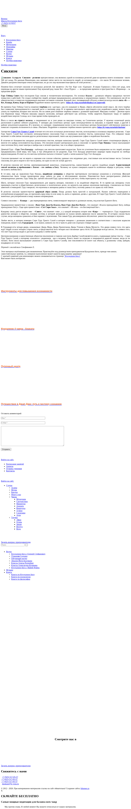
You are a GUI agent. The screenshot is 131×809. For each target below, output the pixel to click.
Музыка (9, 56)
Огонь (19, 522)
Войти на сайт (7, 460)
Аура (18, 515)
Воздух (19, 527)
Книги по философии (20, 579)
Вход (3, 36)
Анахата (20, 506)
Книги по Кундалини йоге (23, 574)
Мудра (14, 490)
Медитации (11, 44)
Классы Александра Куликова (24, 565)
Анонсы (9, 466)
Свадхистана (22, 501)
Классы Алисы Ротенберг (22, 563)
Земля (18, 524)
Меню (4, 26)
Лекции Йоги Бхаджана (21, 561)
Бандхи (14, 492)
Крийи (9, 42)
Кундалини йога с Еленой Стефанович (28, 554)
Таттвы (14, 517)
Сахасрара (20, 513)
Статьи (9, 51)
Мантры (9, 49)
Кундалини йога (13, 40)
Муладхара (21, 499)
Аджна (19, 511)
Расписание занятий (15, 464)
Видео (9, 54)
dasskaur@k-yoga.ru (10, 784)
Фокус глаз (16, 494)
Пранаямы (10, 47)
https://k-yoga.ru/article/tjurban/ (111, 127)
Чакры (14, 497)
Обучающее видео (19, 558)
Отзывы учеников (14, 469)
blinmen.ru (85, 788)
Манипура (20, 504)
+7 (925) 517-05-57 (10, 777)
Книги (9, 58)
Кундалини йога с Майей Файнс (25, 568)
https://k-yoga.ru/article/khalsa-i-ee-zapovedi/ (85, 102)
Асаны (14, 488)
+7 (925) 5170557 (8, 23)
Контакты (10, 471)
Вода (18, 529)
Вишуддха (20, 508)
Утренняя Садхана (19, 556)
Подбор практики (14, 60)
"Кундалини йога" (72, 256)
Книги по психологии (21, 577)
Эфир (18, 520)
